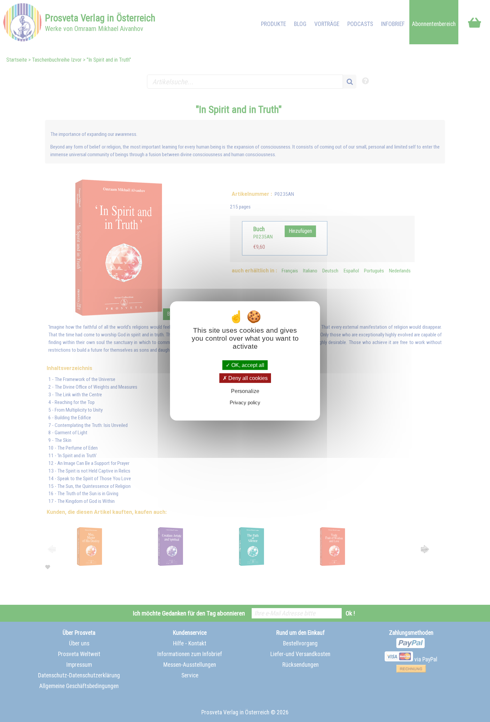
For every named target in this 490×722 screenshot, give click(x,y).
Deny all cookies (247, 378)
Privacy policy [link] (245, 402)
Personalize (245, 391)
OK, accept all (247, 365)
